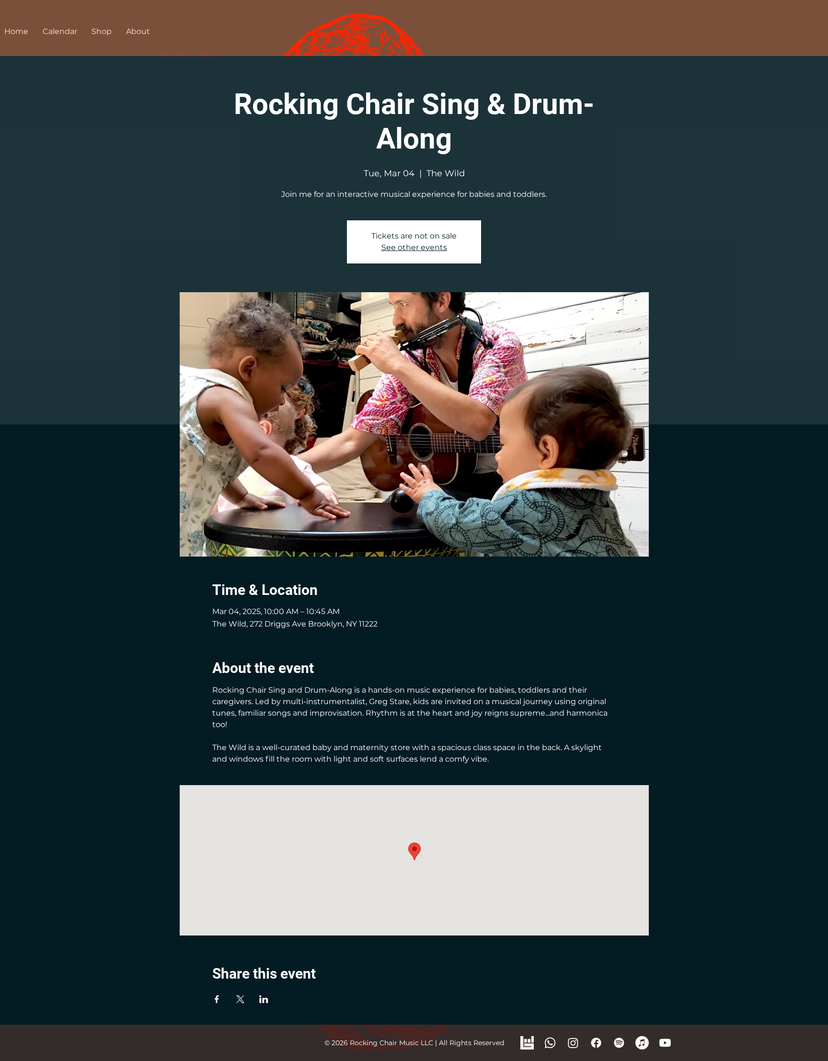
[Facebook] (596, 1043)
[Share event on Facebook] (216, 999)
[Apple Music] (642, 1043)
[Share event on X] (240, 999)
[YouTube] (665, 1043)
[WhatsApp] (550, 1043)
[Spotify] (619, 1043)
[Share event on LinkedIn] (263, 999)
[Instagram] (573, 1043)
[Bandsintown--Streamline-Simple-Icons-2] (527, 1043)
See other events (414, 247)
